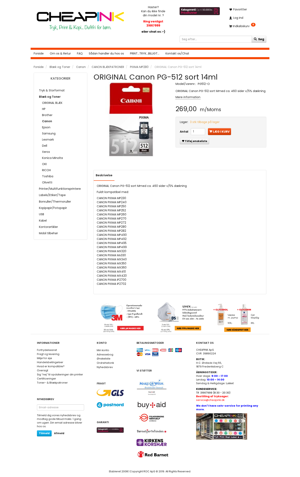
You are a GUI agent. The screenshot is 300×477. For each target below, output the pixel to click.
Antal (184, 132)
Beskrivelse (104, 175)
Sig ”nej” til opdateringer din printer (60, 374)
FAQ (80, 53)
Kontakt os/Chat (177, 53)
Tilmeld (44, 433)
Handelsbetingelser (50, 362)
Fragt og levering (48, 354)
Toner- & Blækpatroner (52, 382)
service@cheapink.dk (212, 398)
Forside (39, 53)
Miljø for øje (44, 358)
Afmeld (59, 433)
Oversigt (42, 370)
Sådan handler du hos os (106, 53)
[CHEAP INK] (80, 19)
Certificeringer (46, 378)
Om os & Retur (60, 53)
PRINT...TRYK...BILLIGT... (144, 53)
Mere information (188, 97)
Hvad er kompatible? (50, 366)
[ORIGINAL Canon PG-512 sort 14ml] (131, 120)
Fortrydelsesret (47, 350)
